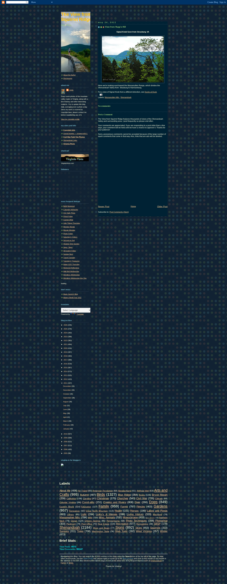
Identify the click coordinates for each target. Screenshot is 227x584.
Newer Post (103, 206)
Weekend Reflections (71, 268)
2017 (66, 360)
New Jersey (150, 518)
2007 (66, 445)
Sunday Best (68, 254)
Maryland (157, 514)
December (67, 386)
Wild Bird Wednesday (71, 271)
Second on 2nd (69, 240)
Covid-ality (88, 502)
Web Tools (121, 531)
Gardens (161, 506)
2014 (66, 371)
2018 (66, 356)
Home (133, 206)
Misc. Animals (107, 517)
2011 (66, 383)
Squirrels (155, 527)
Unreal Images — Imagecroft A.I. (75, 133)
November (67, 390)
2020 (66, 348)
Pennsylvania (113, 521)
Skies (138, 527)
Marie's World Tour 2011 (72, 298)
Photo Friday (68, 234)
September (67, 398)
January (66, 429)
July (65, 405)
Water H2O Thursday (71, 264)
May (65, 413)
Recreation (122, 523)
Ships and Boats (101, 528)
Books (142, 495)
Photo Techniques (136, 520)
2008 (66, 442)
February (67, 425)
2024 (66, 333)
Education (86, 506)
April (65, 417)
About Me (64, 490)
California (71, 498)
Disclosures (67, 78)
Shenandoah (125, 97)
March (65, 421)
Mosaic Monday (69, 230)
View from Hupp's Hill (115, 27)
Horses (134, 510)
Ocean (74, 521)
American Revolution (103, 491)
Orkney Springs (92, 521)
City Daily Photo (69, 213)
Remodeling (142, 524)
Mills (90, 517)
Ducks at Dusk (151, 92)
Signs (119, 527)
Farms (124, 506)
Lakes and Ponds (157, 510)
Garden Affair (68, 220)
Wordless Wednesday (71, 275)
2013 (66, 375)
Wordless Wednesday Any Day (75, 278)
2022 (66, 340)
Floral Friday (68, 216)
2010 (66, 434)
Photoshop (161, 520)
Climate (159, 498)
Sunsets (64, 531)
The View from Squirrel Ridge (76, 17)
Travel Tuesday (69, 258)
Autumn (84, 494)
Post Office (86, 524)
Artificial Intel (143, 491)
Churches (122, 498)
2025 (66, 329)
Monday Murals (69, 227)
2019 (66, 352)
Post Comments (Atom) (119, 212)
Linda (71, 90)
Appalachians (124, 491)
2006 (66, 449)
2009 (66, 438)
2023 (66, 337)
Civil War (141, 498)
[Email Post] (100, 94)
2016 (66, 364)
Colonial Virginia (67, 502)
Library (70, 514)
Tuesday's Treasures (71, 261)
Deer (137, 502)
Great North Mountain (97, 511)
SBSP (157, 523)
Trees (80, 531)
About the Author (69, 75)
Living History (135, 514)
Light (83, 514)
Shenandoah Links (70, 140)
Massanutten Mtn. (112, 97)
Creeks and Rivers (114, 502)
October (66, 394)
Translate (80, 314)
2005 (66, 453)
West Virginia (144, 531)
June (65, 409)
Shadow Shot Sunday (71, 244)
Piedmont (71, 524)
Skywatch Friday (69, 251)
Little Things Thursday (71, 223)
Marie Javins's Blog (70, 294)
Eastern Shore (66, 506)
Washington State (100, 531)
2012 (66, 379)
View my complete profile (70, 119)
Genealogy (74, 511)
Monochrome (130, 517)
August (66, 402)
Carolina (87, 498)
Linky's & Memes (107, 514)
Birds (101, 494)
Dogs (153, 502)
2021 (66, 344)
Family (104, 506)
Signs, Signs (68, 247)
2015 (66, 368)
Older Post (162, 206)
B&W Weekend (69, 206)
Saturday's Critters (70, 237)
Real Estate (103, 524)
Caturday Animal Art (70, 210)
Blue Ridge (124, 494)
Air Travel (82, 491)
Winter (164, 531)
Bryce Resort (160, 494)
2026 (66, 325)
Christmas (103, 498)
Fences (141, 506)
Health (118, 510)
